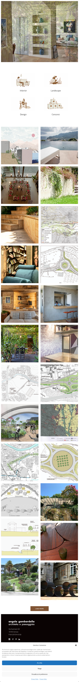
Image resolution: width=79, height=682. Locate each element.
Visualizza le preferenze (39, 674)
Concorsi (56, 114)
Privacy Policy (34, 679)
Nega (39, 668)
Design (23, 114)
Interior (23, 90)
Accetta (39, 663)
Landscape (56, 90)
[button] (76, 645)
